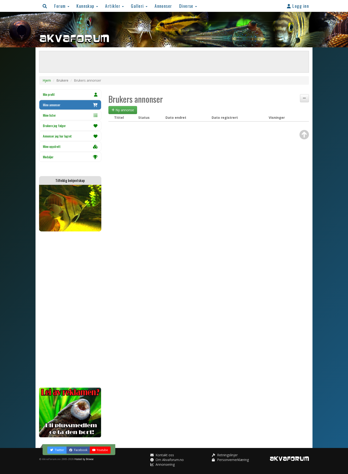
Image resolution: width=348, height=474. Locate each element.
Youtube (102, 450)
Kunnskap (86, 6)
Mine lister (49, 115)
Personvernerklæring (232, 459)
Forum (60, 6)
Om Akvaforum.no (169, 459)
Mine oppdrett (52, 146)
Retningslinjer (227, 455)
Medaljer (48, 156)
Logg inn (300, 6)
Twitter (59, 450)
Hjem (47, 80)
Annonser (163, 6)
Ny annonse (124, 110)
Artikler (113, 6)
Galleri (138, 6)
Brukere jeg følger (54, 125)
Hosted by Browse (84, 459)
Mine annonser (51, 104)
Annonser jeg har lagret (57, 135)
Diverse (187, 6)
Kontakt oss (164, 455)
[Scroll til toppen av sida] (304, 134)
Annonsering (165, 464)
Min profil (48, 94)
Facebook (80, 450)
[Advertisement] (70, 310)
